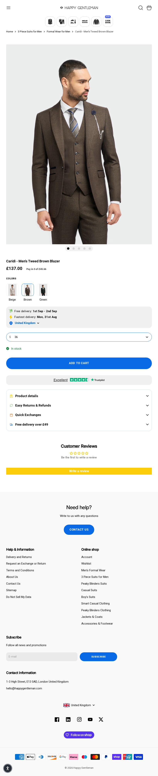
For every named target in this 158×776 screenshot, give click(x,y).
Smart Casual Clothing (95, 603)
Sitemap (11, 590)
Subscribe (98, 656)
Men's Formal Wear (93, 570)
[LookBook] (108, 22)
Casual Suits (89, 590)
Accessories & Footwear (97, 623)
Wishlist (86, 563)
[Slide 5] (89, 248)
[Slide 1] (68, 248)
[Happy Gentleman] (79, 8)
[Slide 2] (73, 248)
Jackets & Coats (92, 617)
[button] (7, 768)
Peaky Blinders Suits (94, 583)
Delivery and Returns (19, 557)
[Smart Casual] (62, 22)
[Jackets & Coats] (96, 22)
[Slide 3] (79, 248)
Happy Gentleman (83, 767)
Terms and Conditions (20, 570)
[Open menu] (8, 8)
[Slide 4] (84, 248)
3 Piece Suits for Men (94, 577)
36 (13, 337)
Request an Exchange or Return (26, 563)
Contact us (79, 529)
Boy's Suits (88, 597)
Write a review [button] (79, 471)
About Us (12, 577)
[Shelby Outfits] (85, 22)
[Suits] (50, 22)
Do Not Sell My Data (18, 597)
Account (86, 557)
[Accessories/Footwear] (73, 22)
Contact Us (13, 583)
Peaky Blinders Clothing (96, 610)
